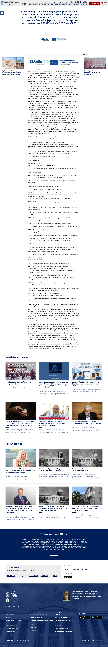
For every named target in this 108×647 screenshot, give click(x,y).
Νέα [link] (30, 4)
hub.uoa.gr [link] (82, 613)
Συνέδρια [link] (57, 4)
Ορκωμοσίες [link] (76, 4)
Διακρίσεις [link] (64, 4)
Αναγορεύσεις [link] (42, 4)
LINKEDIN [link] (44, 575)
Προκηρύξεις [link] (84, 4)
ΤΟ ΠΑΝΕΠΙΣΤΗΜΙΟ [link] (94, 3)
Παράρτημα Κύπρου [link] (57, 2)
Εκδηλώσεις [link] (50, 4)
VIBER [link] (55, 575)
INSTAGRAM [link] (33, 575)
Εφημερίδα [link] (67, 2)
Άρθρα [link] (69, 4)
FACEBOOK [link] (11, 575)
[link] (2, 13)
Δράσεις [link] (35, 4)
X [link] (22, 575)
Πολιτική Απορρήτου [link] (86, 640)
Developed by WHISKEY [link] (97, 640)
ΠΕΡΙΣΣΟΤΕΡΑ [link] (54, 554)
